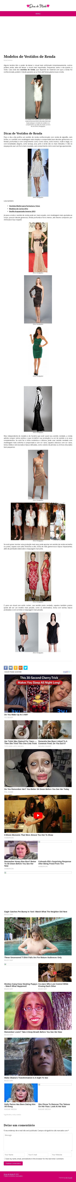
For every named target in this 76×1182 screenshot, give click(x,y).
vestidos (18, 1115)
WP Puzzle (69, 1178)
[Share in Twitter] (26, 668)
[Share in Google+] (21, 668)
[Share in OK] (16, 668)
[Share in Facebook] (6, 668)
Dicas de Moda (9, 1174)
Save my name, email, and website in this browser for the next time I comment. (35, 1159)
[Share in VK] (11, 668)
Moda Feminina (8, 60)
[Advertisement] (38, 36)
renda (14, 1115)
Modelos (9, 1115)
